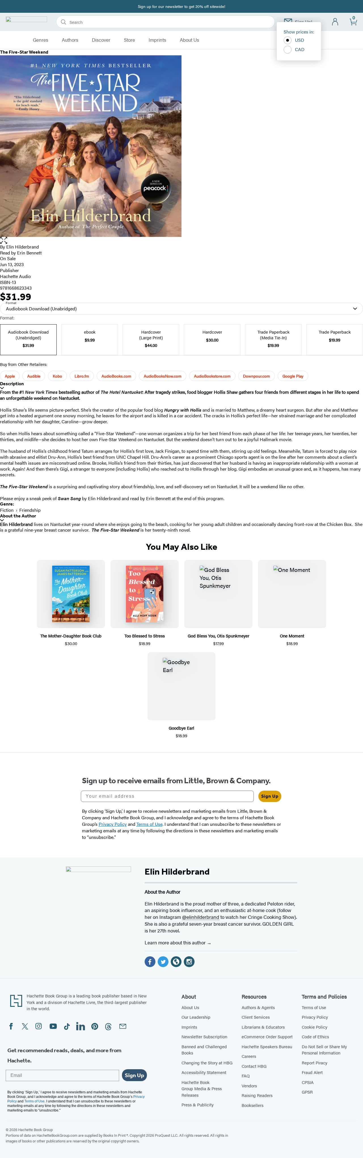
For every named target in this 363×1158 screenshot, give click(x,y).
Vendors (249, 1085)
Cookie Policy (314, 1027)
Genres (40, 40)
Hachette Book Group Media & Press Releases (202, 1088)
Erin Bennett (29, 252)
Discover (101, 40)
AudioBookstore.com (212, 376)
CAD (300, 49)
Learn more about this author (176, 942)
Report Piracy (314, 1063)
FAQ (246, 1076)
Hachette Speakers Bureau (267, 1046)
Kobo (57, 376)
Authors (70, 40)
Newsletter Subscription (204, 1036)
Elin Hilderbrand (22, 246)
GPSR (307, 1092)
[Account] (335, 22)
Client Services (256, 1017)
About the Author (18, 516)
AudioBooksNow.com (163, 376)
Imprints (157, 40)
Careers (249, 1056)
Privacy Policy (315, 1017)
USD (299, 40)
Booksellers (252, 1105)
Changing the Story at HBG (207, 1063)
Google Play (292, 376)
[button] (181, 240)
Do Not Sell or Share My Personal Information (324, 1049)
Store (129, 40)
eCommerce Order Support (267, 1036)
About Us (189, 40)
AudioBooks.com (116, 376)
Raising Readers (257, 1095)
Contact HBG (254, 1066)
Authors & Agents (258, 1007)
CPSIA (308, 1082)
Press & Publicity (198, 1105)
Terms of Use (314, 1007)
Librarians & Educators (263, 1027)
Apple (10, 376)
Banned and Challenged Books (204, 1049)
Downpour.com (256, 376)
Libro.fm (82, 376)
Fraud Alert (312, 1072)
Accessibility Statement (204, 1072)
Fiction (7, 510)
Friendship (30, 510)
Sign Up (269, 796)
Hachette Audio (15, 276)
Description (12, 383)
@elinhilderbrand (200, 916)
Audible (33, 376)
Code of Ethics (315, 1036)
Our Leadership (196, 1017)
